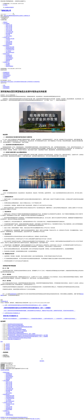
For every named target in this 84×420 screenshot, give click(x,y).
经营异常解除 (9, 44)
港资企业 (18, 15)
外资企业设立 (10, 81)
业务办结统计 (9, 35)
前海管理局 (12, 417)
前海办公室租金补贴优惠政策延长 (16, 325)
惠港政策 (8, 60)
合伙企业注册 (9, 30)
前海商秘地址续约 (10, 48)
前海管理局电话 (9, 66)
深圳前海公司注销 (10, 38)
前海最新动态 (9, 55)
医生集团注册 (9, 33)
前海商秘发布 (9, 59)
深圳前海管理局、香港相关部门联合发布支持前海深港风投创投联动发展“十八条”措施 (28, 335)
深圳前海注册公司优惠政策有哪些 (16, 332)
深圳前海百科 (13, 293)
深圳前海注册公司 (23, 417)
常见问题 (8, 34)
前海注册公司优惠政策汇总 (14, 339)
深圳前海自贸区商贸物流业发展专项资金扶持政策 (19, 337)
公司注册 (7, 346)
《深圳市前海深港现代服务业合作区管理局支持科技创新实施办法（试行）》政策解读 (28, 336)
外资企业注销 (9, 41)
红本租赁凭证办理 (10, 49)
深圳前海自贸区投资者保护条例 (15, 324)
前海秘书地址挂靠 (10, 46)
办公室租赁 (8, 51)
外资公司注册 (9, 27)
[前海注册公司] (4, 301)
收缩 (2, 341)
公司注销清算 (17, 81)
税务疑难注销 (9, 42)
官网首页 (5, 22)
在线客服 (7, 348)
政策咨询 (7, 345)
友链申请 (17, 417)
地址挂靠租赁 (6, 45)
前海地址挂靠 (23, 81)
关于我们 (8, 63)
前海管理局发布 (9, 57)
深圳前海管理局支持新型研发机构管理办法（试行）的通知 (21, 333)
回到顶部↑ (42, 360)
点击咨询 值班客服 (5, 369)
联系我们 (8, 64)
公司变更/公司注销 (7, 402)
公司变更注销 (6, 37)
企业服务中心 (6, 62)
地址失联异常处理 (10, 52)
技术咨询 (7, 349)
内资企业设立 (4, 81)
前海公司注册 (7, 15)
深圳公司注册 (9, 29)
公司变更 (8, 40)
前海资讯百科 (6, 53)
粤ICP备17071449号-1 (35, 418)
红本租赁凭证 (36, 81)
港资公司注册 (9, 26)
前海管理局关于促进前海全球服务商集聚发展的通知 (20, 326)
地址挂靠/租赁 (6, 394)
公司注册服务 (6, 23)
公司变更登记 (30, 81)
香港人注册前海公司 (25, 15)
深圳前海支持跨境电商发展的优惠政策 (17, 329)
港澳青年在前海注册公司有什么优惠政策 (17, 330)
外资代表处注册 (9, 31)
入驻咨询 (7, 344)
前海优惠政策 (13, 15)
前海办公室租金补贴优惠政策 (15, 328)
